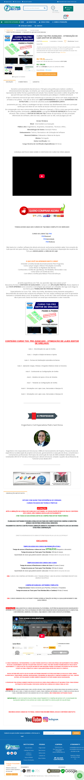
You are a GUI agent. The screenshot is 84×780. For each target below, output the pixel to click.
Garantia (36, 82)
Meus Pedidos (42, 758)
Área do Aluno (69, 8)
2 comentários (53, 41)
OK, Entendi (14, 774)
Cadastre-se (42, 755)
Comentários (23, 82)
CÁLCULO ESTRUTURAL (21, 30)
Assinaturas (32, 22)
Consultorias (44, 22)
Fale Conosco (17, 1)
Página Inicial (8, 1)
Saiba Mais (63, 52)
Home (22, 22)
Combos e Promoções (60, 22)
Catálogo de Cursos (29, 750)
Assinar (76, 733)
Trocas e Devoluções (29, 760)
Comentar (60, 41)
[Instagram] (15, 753)
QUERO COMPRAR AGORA (47, 74)
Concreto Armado (34, 30)
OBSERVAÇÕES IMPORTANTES (15, 493)
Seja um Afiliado (29, 757)
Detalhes (9, 774)
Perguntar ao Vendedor (19, 76)
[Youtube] (11, 753)
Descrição (9, 82)
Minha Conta (42, 753)
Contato (39, 26)
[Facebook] (8, 753)
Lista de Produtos (27, 1)
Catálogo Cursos (26, 26)
